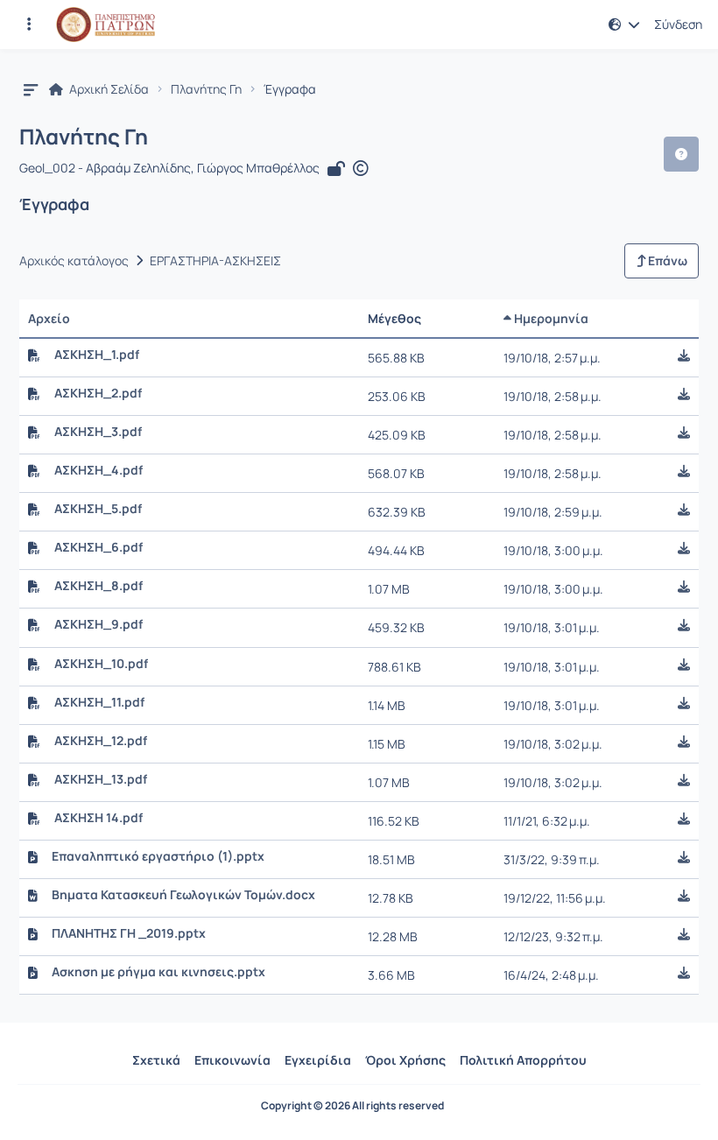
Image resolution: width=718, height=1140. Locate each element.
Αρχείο (49, 318)
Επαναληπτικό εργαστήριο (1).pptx (158, 856)
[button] (29, 24)
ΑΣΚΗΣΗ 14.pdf (98, 818)
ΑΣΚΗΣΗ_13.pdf (100, 779)
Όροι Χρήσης (405, 1060)
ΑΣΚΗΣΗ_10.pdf (101, 664)
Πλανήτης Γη (206, 89)
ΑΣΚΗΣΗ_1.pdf (96, 355)
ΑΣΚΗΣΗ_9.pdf (98, 624)
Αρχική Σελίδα (108, 89)
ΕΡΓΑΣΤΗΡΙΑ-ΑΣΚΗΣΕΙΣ (215, 261)
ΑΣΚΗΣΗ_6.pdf (98, 547)
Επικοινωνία (232, 1060)
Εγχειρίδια (318, 1060)
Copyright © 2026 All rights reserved (352, 1106)
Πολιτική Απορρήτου (523, 1060)
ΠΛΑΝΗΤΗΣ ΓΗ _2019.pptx (129, 933)
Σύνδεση (678, 25)
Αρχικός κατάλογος (74, 261)
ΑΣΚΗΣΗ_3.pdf (98, 432)
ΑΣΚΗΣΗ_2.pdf (98, 393)
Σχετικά (156, 1060)
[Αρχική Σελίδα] (105, 24)
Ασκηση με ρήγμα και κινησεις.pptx (158, 972)
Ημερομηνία (549, 318)
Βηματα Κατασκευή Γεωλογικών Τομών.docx (183, 895)
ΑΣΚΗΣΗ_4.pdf (98, 470)
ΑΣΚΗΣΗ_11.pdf (99, 702)
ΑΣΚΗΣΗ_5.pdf (98, 509)
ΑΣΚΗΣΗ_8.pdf (98, 586)
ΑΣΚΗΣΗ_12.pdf (100, 741)
